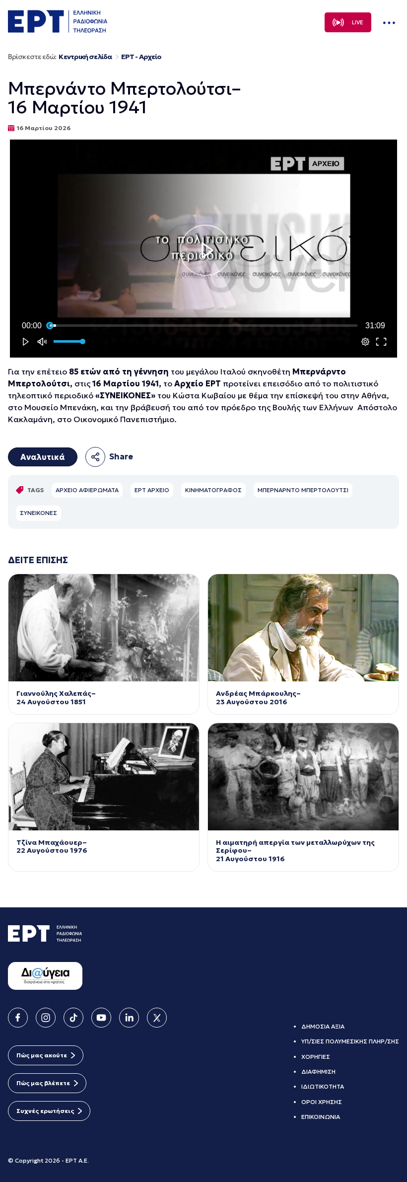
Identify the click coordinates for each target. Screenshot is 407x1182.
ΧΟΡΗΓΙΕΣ (315, 1056)
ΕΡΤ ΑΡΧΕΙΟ (152, 490)
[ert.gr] (57, 30)
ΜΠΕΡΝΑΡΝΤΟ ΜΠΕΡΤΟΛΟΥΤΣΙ (303, 490)
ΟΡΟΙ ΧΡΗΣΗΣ (321, 1102)
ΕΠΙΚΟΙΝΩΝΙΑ (320, 1116)
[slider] (203, 326)
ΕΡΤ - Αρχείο (141, 57)
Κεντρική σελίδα (85, 57)
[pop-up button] (365, 342)
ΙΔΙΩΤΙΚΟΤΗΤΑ (322, 1086)
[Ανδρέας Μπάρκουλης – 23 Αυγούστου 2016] (303, 627)
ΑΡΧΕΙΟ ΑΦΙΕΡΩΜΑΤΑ (87, 490)
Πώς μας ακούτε (41, 1055)
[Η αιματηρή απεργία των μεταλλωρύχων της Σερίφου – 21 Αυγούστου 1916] (303, 776)
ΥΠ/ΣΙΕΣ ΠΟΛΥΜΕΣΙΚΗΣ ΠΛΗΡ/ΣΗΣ (350, 1041)
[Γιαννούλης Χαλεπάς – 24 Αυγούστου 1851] (103, 627)
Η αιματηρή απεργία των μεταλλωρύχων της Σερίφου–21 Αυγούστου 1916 (295, 850)
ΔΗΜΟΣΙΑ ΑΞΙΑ (322, 1026)
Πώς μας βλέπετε (43, 1083)
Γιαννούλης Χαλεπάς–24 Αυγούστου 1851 (56, 697)
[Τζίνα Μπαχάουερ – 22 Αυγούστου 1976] (103, 776)
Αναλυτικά (42, 457)
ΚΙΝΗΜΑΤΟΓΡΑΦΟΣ (213, 490)
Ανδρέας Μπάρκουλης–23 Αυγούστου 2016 (258, 697)
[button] (205, 251)
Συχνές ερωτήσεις (45, 1110)
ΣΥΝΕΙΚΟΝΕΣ (38, 513)
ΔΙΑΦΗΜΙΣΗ (318, 1071)
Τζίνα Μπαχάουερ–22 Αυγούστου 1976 (51, 846)
